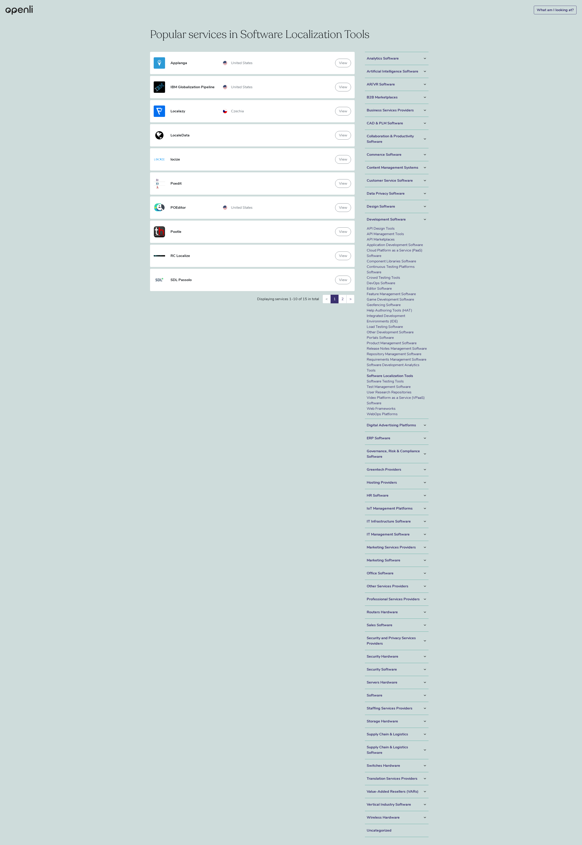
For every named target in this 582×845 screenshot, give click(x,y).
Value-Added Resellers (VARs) (393, 791)
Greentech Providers (384, 469)
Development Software (386, 219)
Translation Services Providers (392, 778)
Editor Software (379, 288)
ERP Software (378, 438)
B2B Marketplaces (382, 97)
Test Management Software (389, 386)
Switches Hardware (383, 765)
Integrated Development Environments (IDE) (386, 318)
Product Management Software (391, 343)
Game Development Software (390, 299)
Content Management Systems (392, 167)
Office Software (380, 573)
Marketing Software (383, 560)
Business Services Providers (390, 110)
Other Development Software (390, 332)
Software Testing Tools (385, 381)
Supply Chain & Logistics (387, 734)
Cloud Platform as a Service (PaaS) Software (394, 253)
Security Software (382, 669)
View (343, 62)
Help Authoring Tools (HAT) (389, 310)
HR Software (378, 495)
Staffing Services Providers (389, 708)
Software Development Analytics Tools (393, 367)
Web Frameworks (381, 408)
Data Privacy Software (386, 193)
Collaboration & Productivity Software (390, 139)
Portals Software (380, 337)
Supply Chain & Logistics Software (387, 750)
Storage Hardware (382, 721)
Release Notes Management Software (397, 348)
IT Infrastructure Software (389, 521)
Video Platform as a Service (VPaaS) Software (396, 400)
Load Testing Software (385, 326)
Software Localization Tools (390, 375)
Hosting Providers (382, 482)
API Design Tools (381, 228)
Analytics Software (383, 58)
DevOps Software (381, 283)
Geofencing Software (384, 304)
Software (374, 695)
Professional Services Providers (393, 599)
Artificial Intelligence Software (392, 71)
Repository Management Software (394, 354)
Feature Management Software (391, 294)
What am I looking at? (555, 10)
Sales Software (379, 625)
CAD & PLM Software (385, 123)
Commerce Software (384, 154)
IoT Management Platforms (390, 508)
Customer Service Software (390, 180)
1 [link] (335, 299)
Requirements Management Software (396, 359)
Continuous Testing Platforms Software (391, 269)
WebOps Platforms (382, 414)
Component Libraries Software (391, 261)
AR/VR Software (381, 84)
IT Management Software (388, 534)
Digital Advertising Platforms (391, 425)
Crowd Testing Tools (383, 277)
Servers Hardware (382, 682)
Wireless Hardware (383, 817)
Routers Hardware (382, 612)
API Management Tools (385, 233)
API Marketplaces (381, 239)
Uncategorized (379, 830)
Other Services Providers (387, 586)
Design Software (381, 206)
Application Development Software (395, 244)
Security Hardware (382, 656)
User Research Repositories (389, 392)
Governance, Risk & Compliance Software (393, 454)
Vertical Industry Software (389, 804)
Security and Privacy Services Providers (391, 641)
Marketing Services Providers (391, 547)
